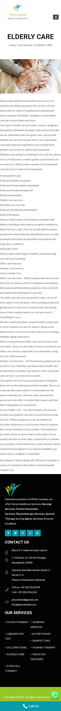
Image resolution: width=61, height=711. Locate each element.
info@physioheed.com (24, 604)
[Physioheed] (30, 12)
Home (12, 45)
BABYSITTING (41, 640)
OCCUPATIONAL (16, 647)
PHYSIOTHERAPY (17, 622)
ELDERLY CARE (15, 654)
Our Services (25, 45)
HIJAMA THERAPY (43, 647)
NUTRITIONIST (41, 633)
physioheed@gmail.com (25, 599)
